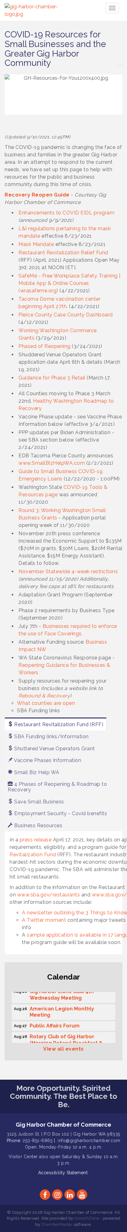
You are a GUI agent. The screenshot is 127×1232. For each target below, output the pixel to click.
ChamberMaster (57, 1224)
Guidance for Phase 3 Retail (51, 378)
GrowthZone (86, 1218)
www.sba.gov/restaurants (48, 895)
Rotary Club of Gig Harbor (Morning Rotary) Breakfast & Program (66, 1041)
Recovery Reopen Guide (37, 195)
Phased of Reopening (44, 346)
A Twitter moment (44, 920)
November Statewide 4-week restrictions (68, 571)
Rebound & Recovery (44, 696)
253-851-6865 (37, 1140)
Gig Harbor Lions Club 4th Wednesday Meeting (62, 993)
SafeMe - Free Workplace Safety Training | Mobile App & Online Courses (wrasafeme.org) (69, 283)
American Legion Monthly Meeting (62, 1010)
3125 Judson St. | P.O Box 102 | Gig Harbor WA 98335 (63, 1134)
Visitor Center (23, 1156)
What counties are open (46, 703)
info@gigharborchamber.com (89, 1140)
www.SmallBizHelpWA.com (51, 463)
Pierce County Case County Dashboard (65, 315)
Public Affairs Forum (55, 1024)
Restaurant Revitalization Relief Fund (63, 253)
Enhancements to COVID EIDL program (66, 213)
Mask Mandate (36, 244)
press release (36, 840)
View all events (63, 1049)
